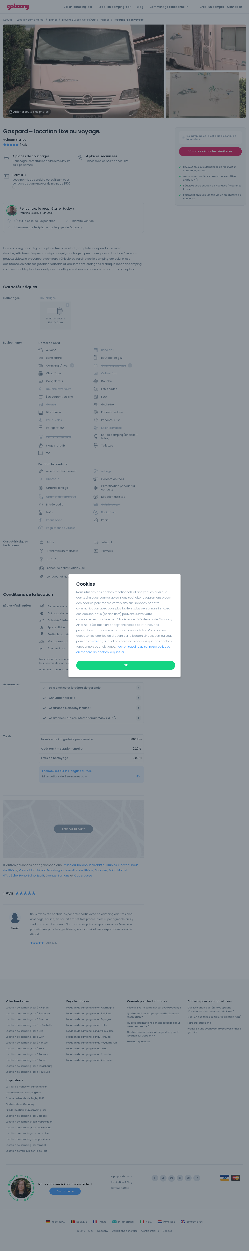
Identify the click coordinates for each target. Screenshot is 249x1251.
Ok (126, 665)
